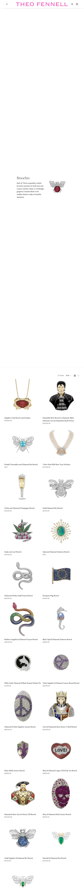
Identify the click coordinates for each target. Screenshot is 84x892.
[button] (68, 375)
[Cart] (77, 4)
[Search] (72, 4)
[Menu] (6, 4)
